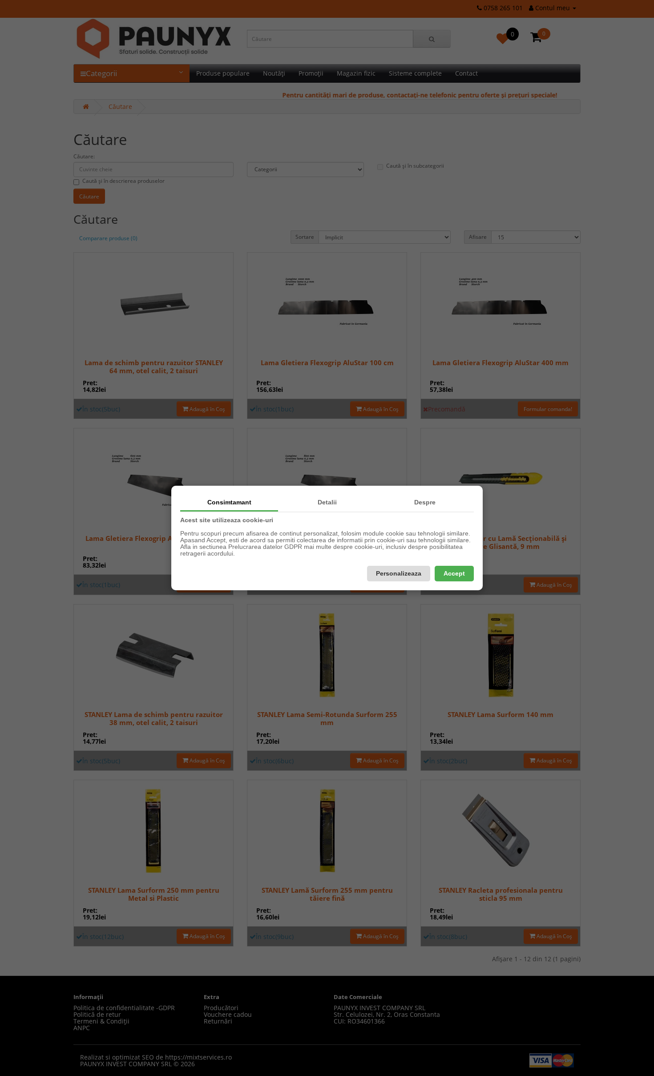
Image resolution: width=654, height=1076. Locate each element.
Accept (454, 573)
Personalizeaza (398, 573)
